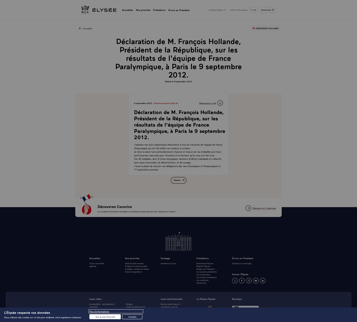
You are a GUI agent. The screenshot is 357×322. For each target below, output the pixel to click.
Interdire (132, 316)
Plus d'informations (99, 311)
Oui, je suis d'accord (105, 316)
